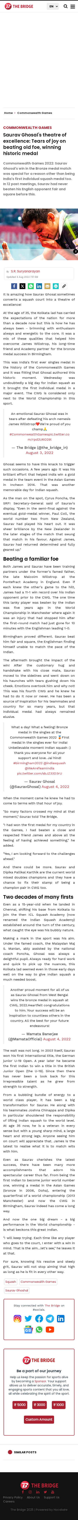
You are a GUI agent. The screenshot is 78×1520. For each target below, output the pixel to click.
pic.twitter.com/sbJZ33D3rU (39, 773)
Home (8, 113)
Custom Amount (39, 1419)
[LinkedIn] (39, 286)
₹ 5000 (20, 1404)
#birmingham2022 (27, 763)
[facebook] (14, 286)
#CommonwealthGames (29, 434)
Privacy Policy (13, 1497)
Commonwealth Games (27, 127)
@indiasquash (54, 763)
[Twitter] (22, 286)
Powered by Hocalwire (52, 1510)
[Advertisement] (39, 63)
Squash (10, 1282)
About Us (33, 1497)
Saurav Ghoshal (16, 1290)
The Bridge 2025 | (23, 1510)
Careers (9, 1501)
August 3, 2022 (39, 453)
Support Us (51, 1497)
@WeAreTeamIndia (39, 768)
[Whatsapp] (31, 286)
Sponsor (40, 1381)
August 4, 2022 (55, 787)
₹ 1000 (58, 1404)
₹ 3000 (39, 1404)
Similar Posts (25, 1452)
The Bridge (52, 1305)
